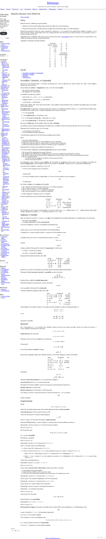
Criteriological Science (6, 148)
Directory (15, 9)
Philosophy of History (6, 197)
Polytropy (53, 3)
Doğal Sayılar (27, 77)
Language (4, 94)
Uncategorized (5, 227)
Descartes (5, 186)
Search (2, 261)
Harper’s (4, 74)
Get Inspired (5, 269)
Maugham (5, 77)
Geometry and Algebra (5, 246)
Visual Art (5, 81)
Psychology (4, 204)
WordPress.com (5, 50)
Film (3, 84)
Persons (4, 157)
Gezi (3, 217)
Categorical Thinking (5, 141)
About (8, 9)
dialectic (4, 150)
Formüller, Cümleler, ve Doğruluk (33, 73)
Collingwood (6, 160)
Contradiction (6, 145)
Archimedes (5, 121)
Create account (5, 43)
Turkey (60, 9)
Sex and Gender (4, 200)
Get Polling (4, 271)
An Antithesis (5, 244)
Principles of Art (6, 180)
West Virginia (5, 230)
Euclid (4, 124)
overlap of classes (6, 177)
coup (3, 211)
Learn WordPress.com (5, 274)
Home (2, 9)
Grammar (5, 97)
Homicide (4, 254)
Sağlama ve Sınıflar (28, 74)
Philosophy (52, 9)
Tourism (4, 93)
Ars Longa (4, 248)
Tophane (5, 221)
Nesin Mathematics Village (5, 224)
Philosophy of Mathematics (6, 129)
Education (4, 85)
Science (3, 206)
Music (3, 62)
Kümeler (25, 76)
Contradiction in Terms (5, 250)
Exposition (5, 109)
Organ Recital (5, 252)
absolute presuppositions (7, 164)
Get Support (5, 272)
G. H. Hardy (5, 126)
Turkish (4, 103)
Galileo (4, 208)
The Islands (5, 218)
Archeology (5, 90)
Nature (3, 133)
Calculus (4, 114)
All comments (5, 290)
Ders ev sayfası (25, 17)
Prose (3, 73)
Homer (4, 65)
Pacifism (4, 156)
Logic (2, 104)
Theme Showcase (4, 277)
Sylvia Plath (5, 67)
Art (21, 9)
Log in (3, 45)
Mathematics (43, 9)
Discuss (3, 268)
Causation (4, 143)
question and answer (6, 183)
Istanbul (4, 212)
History (35, 9)
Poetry (4, 64)
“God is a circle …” (4, 138)
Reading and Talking (4, 256)
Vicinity (3, 239)
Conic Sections (4, 116)
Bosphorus (5, 214)
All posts (3, 289)
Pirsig (4, 193)
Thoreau (4, 80)
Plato (3, 195)
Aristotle (4, 159)
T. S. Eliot (5, 70)
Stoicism (4, 202)
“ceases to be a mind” (6, 168)
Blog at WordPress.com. (53, 538)
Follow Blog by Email (4, 15)
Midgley (4, 192)
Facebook (27, 9)
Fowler (4, 96)
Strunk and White (5, 100)
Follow (4, 33)
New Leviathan (6, 172)
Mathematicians (6, 119)
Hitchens (5, 75)
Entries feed (4, 46)
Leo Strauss (5, 189)
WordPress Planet (4, 280)
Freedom (4, 152)
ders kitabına (65, 36)
